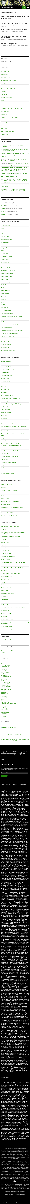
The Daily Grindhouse (6, 310)
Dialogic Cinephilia (5, 559)
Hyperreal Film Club (6, 421)
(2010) (10, 821)
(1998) (9, 852)
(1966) (17, 800)
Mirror (2, 1114)
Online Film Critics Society (7, 593)
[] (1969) (11, 848)
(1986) (15, 825)
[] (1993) (15, 987)
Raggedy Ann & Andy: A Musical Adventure (12, 1122)
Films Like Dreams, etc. (7, 409)
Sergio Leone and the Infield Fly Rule (10, 450)
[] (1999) (7, 807)
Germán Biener (5, 666)
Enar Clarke (4, 669)
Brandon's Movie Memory (7, 366)
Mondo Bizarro (4, 285)
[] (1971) (11, 1056)
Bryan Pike (3, 699)
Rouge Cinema (4, 448)
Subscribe (4, 775)
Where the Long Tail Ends (7, 473)
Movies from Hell (5, 293)
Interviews (3, 105)
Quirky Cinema (4, 302)
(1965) (10, 982)
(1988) (10, 1053)
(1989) (13, 845)
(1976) (18, 1032)
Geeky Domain (4, 570)
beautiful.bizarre (5, 548)
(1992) (9, 832)
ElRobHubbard (4, 189)
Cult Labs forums (5, 242)
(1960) (14, 1033)
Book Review (4, 85)
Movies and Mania (5, 290)
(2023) (10, 1088)
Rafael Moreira (4, 693)
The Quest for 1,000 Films (7, 465)
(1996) (18, 844)
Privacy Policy (4, 1202)
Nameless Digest (5, 579)
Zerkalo (6, 1114)
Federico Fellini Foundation (8, 493)
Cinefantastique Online (6, 375)
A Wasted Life (4, 230)
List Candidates (5, 111)
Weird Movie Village (6, 347)
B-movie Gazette (5, 236)
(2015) (16, 945)
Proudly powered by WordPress (15, 1202)
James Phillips (4, 698)
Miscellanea (4, 114)
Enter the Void (4, 253)
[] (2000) (7, 1136)
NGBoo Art (3, 296)
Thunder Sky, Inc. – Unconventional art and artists (13, 607)
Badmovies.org (4, 364)
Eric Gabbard (4, 680)
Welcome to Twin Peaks (7, 619)
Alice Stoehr (4, 706)
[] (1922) (13, 902)
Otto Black (3, 668)
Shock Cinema (4, 304)
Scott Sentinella (5, 702)
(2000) (21, 949)
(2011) (15, 926)
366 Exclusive (4, 74)
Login (2, 759)
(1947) (17, 1095)
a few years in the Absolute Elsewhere (10, 536)
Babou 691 (3, 545)
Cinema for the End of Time (8, 556)
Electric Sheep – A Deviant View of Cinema (11, 401)
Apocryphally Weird (6, 83)
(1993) (22, 805)
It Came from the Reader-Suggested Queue (12, 108)
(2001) (13, 802)
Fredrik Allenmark (5, 665)
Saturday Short (4, 122)
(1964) (10, 866)
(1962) (20, 832)
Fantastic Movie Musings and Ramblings (11, 403)
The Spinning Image (6, 468)
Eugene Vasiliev (5, 712)
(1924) (24, 942)
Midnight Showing (5, 282)
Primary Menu (28, 7)
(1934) (15, 819)
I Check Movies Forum (6, 576)
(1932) (4, 892)
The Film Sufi (4, 459)
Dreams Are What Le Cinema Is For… (10, 398)
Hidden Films (4, 415)
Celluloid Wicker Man (6, 553)
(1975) (17, 827)
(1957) (15, 1013)
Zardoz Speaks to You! (6, 626)
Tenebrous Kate (5, 602)
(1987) (5, 822)
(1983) (18, 885)
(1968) (17, 791)
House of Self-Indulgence (7, 267)
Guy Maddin (4, 495)
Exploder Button (5, 259)
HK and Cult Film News (6, 262)
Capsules (3, 91)
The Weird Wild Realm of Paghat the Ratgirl (12, 330)
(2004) (4, 790)
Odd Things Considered (7, 587)
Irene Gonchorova (5, 682)
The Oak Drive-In (5, 319)
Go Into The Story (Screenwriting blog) (10, 573)
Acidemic (3, 233)
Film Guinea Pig (5, 406)
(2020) (17, 1106)
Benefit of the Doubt (6, 550)
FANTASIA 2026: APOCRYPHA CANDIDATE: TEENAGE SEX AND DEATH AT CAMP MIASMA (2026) (14, 175)
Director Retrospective (6, 97)
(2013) (8, 851)
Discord (3, 205)
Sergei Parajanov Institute (7, 510)
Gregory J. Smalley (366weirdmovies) (18, 25)
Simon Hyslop (4, 685)
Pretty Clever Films (5, 438)
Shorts (2, 125)
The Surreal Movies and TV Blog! (9, 324)
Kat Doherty (4, 673)
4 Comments (20, 31)
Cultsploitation (4, 248)
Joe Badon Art (21, 1194)
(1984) (5, 990)
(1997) (7, 831)
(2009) (17, 797)
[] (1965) (14, 881)
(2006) (20, 828)
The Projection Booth (6, 322)
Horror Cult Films (5, 265)
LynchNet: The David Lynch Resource (10, 501)
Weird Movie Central (6, 344)
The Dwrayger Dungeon (7, 313)
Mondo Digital (4, 287)
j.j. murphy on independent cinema (9, 423)
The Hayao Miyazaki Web (7, 513)
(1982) (20, 891)
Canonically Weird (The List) (8, 88)
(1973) (11, 899)
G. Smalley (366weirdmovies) (8, 703)
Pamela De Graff (5, 670)
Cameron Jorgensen (6, 686)
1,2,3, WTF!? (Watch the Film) (8, 228)
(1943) (13, 955)
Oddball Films (4, 590)
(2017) (9, 960)
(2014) (21, 859)
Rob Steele (3, 705)
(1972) (16, 822)
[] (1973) (15, 928)
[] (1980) (20, 1089)
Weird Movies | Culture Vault (8, 350)
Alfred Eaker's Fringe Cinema (8, 80)
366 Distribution (5, 71)
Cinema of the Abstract (6, 239)
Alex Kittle (3, 539)
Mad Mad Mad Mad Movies (8, 270)
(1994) (12, 903)
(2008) (12, 829)
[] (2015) (14, 1084)
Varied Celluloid (5, 341)
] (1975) (10, 1114)
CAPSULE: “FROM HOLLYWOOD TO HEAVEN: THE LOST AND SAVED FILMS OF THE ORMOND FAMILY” (14, 181)
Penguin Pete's (4, 596)
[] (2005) (18, 948)
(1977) (13, 790)
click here (9, 1178)
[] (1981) (15, 1115)
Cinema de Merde (5, 381)
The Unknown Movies (6, 327)
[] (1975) (16, 809)
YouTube (3, 214)
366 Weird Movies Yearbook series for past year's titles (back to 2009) (15, 740)
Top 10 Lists (4, 128)
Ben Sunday (4, 708)
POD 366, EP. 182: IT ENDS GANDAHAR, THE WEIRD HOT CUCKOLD (15, 155)
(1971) (8, 898)
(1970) (5, 834)
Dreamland (3, 487)
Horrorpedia (4, 418)
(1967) (15, 817)
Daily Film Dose (5, 389)
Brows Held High (5, 372)
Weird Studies (4, 616)
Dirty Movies (4, 392)
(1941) (16, 905)
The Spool (3, 470)
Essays (2, 100)
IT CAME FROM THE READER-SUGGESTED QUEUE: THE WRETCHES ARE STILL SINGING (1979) (14, 191)
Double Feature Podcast (7, 395)
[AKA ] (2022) (13, 1082)
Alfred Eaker (4, 675)
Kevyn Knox (4, 690)
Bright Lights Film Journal (7, 369)
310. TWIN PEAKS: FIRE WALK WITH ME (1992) (14, 23)
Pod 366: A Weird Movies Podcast (9, 117)
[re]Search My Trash (6, 225)
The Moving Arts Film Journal (8, 462)
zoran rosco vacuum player (8, 629)
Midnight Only (4, 279)
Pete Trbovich (4, 709)
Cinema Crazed (5, 378)
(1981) (7, 948)
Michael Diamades (5, 672)
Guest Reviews (4, 103)
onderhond (3, 299)
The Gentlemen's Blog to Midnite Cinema (11, 316)
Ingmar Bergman (5, 498)
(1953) (11, 895)
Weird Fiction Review (6, 613)
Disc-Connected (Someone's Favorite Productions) (13, 562)
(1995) (13, 854)
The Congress (15, 1094)
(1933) (7, 1071)
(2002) (13, 794)
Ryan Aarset (4, 663)
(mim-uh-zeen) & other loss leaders (10, 526)
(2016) (12, 901)
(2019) (11, 1112)
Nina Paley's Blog (5, 504)
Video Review (4, 134)
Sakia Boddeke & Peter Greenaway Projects (12, 507)
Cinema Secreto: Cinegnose (8, 640)
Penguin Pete (4, 145)
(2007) (19, 962)
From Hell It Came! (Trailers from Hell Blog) (12, 567)
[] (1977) (17, 912)
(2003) (14, 846)
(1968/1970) (18, 977)
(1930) (14, 935)
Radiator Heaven (5, 440)
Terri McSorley (4, 692)
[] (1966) (20, 849)
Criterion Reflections (6, 386)
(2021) (22, 1112)
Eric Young (3, 716)
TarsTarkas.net (4, 307)
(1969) (12, 814)
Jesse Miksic (4, 695)
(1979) (14, 979)
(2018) (14, 950)
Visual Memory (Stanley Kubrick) (9, 515)
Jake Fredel (4, 679)
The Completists (5, 604)
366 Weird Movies (7, 7)
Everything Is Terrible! (6, 565)
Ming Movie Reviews (6, 431)
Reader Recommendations (7, 120)
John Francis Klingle (6, 689)
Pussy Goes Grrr (5, 599)
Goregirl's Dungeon (6, 412)
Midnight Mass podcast (6, 276)
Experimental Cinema (6, 256)
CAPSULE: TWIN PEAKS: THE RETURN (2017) (14, 29)
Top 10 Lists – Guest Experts (8, 131)
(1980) (16, 801)
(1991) (15, 808)
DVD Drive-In (4, 250)
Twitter (2, 211)
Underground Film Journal (7, 336)
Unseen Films (4, 339)
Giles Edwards (10, 20)
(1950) (6, 975)
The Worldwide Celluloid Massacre (9, 333)
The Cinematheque (6, 453)
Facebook (3, 208)
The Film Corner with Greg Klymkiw (10, 456)
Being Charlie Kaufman (6, 484)
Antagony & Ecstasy (6, 361)
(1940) (5, 883)
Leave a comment (18, 20)
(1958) (4, 1054)
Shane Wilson (4, 715)
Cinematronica (4, 384)
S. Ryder (3, 700)
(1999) (12, 815)
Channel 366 (4, 94)
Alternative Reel (5, 542)
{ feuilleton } (4, 529)
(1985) (5, 797)
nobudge (3, 582)
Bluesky (3, 203)
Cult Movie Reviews (6, 245)
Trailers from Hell (5, 610)
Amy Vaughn (4, 713)
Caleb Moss (4, 696)
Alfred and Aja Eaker (6, 676)
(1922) (5, 970)
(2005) (21, 1036)
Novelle (3, 585)
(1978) (11, 1102)
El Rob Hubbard (13, 31)
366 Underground (5, 77)
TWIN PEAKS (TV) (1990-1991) (9, 44)
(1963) (21, 790)
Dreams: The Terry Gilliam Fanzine (9, 490)
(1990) (13, 798)
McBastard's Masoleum (7, 273)
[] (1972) (20, 1016)
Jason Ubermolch (5, 710)
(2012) (21, 821)
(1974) (11, 888)
